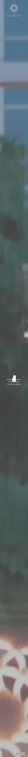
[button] (14, 376)
